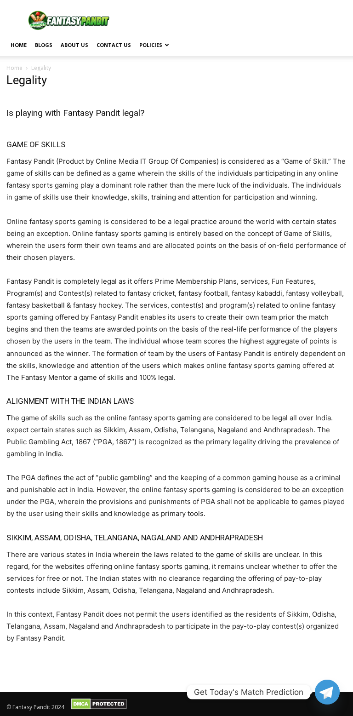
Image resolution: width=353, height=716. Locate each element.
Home (19, 44)
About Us (74, 44)
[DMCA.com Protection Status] (99, 707)
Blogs (43, 44)
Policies (150, 44)
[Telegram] (327, 692)
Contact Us (114, 44)
